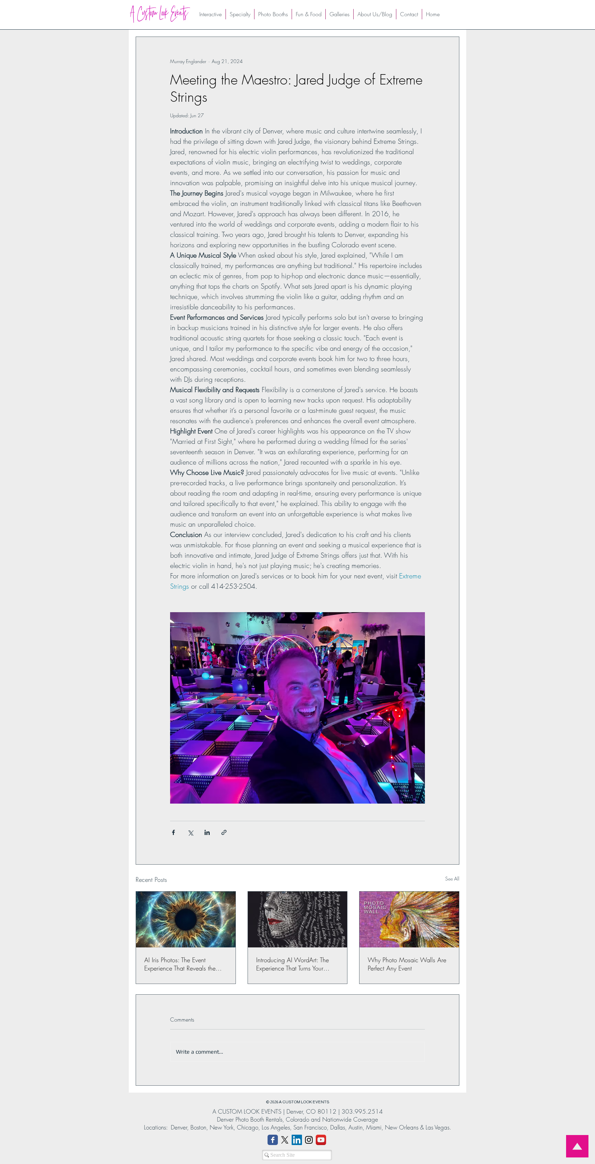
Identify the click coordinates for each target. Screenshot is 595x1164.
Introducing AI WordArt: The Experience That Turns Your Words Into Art (292, 964)
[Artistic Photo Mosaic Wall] (409, 919)
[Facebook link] (273, 1140)
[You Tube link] (321, 1140)
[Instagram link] (309, 1140)
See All (452, 878)
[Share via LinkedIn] (207, 832)
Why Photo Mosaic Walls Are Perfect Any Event (407, 964)
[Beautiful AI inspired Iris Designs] (186, 919)
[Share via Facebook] (173, 832)
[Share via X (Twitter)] (190, 832)
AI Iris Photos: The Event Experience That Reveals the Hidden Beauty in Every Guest (183, 964)
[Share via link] (224, 832)
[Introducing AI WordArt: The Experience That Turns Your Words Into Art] (297, 919)
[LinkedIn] (297, 1140)
